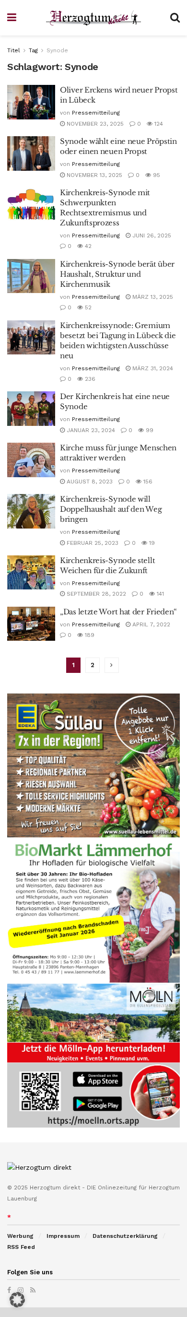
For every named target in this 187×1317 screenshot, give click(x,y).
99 (148, 430)
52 (87, 307)
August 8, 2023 (89, 481)
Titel (13, 50)
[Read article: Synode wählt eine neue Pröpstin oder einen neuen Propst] (31, 153)
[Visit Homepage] (93, 18)
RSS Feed (21, 1247)
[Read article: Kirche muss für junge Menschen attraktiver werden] (31, 460)
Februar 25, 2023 (91, 543)
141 (159, 593)
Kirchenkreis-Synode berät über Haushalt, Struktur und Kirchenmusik (117, 274)
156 (146, 481)
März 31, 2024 (151, 368)
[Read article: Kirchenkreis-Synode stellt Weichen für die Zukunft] (31, 572)
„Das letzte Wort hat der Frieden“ (118, 611)
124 (157, 123)
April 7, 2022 (150, 624)
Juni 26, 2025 (150, 235)
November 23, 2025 (94, 123)
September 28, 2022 (95, 593)
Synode (57, 50)
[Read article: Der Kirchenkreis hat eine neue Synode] (31, 408)
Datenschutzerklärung (125, 1236)
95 (155, 175)
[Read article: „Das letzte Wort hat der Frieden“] (31, 624)
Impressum (63, 1236)
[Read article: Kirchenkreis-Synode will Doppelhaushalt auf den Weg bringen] (31, 511)
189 (88, 635)
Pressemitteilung (96, 112)
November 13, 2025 (93, 175)
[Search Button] (175, 17)
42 (87, 246)
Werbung (20, 1236)
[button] (17, 1299)
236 (89, 379)
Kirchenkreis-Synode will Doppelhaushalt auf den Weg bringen (111, 509)
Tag (33, 50)
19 (151, 543)
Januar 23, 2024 (90, 430)
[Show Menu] (11, 17)
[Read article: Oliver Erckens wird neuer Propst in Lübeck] (31, 102)
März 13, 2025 (151, 297)
